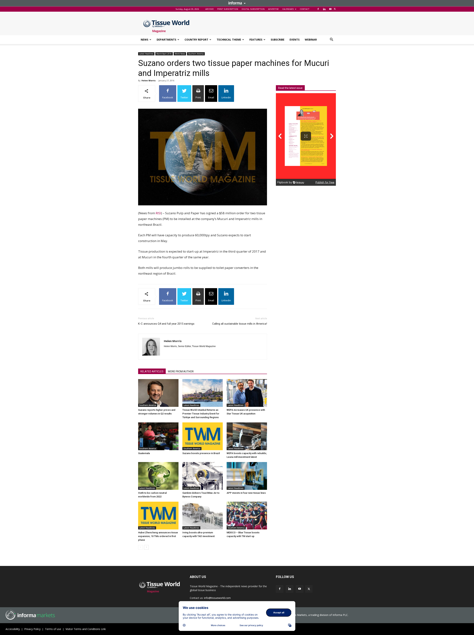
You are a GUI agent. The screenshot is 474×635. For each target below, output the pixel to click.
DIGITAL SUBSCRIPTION (253, 9)
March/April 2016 (164, 53)
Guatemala (144, 453)
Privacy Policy (32, 629)
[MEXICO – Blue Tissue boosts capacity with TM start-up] (247, 515)
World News (180, 53)
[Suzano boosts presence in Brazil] (202, 436)
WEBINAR (311, 39)
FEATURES (255, 39)
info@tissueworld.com (217, 598)
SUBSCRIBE (277, 39)
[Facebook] (318, 9)
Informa (237, 2)
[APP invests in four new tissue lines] (247, 476)
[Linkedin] (324, 9)
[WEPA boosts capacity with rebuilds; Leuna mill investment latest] (247, 436)
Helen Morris (148, 80)
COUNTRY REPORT (196, 39)
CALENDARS (288, 9)
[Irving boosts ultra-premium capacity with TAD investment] (202, 515)
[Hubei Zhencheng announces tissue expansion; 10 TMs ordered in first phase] (158, 515)
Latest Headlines (146, 53)
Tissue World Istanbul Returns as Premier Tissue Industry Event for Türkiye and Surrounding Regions (200, 414)
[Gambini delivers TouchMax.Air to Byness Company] (202, 476)
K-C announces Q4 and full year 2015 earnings (166, 323)
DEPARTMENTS (166, 39)
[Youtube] (330, 9)
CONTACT (304, 9)
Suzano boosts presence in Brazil (201, 453)
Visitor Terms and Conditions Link (86, 629)
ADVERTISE (273, 9)
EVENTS (295, 39)
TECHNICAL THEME (229, 39)
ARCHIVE (209, 9)
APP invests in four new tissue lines (246, 492)
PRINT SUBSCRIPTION (227, 9)
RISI (158, 213)
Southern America (196, 53)
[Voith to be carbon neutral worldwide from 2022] (158, 476)
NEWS (144, 39)
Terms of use (53, 629)
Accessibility (13, 629)
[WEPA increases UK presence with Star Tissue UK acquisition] (247, 393)
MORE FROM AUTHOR (181, 371)
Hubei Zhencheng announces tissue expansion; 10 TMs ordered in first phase (158, 536)
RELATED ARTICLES (151, 371)
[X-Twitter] (335, 9)
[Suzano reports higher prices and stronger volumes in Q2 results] (158, 393)
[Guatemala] (158, 436)
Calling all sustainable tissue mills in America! (239, 323)
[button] (331, 40)
